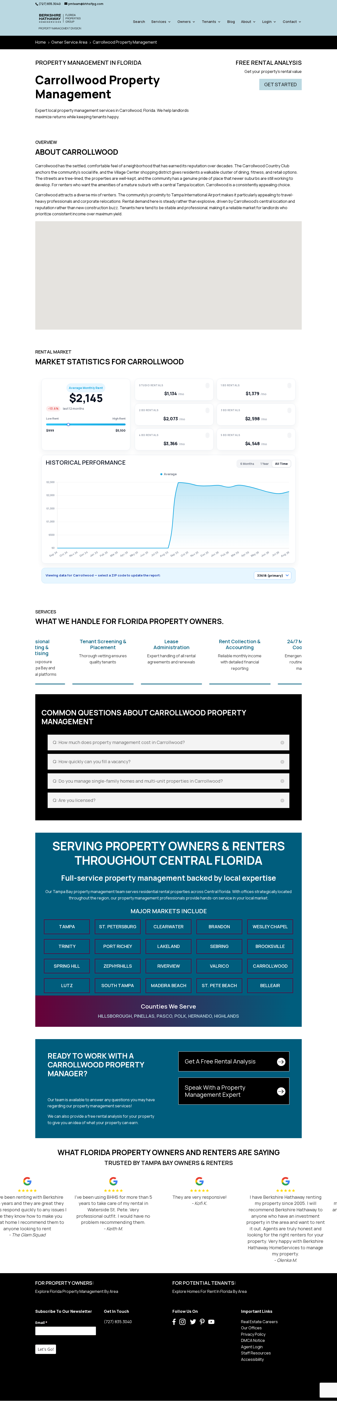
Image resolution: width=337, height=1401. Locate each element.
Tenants (209, 22)
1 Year (265, 464)
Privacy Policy (253, 1334)
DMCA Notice (253, 1340)
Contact (290, 22)
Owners (184, 22)
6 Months (247, 464)
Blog (231, 22)
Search (139, 22)
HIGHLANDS (226, 1016)
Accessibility (252, 1359)
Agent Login (252, 1347)
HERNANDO (200, 1016)
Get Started (280, 84)
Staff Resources (256, 1353)
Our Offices (251, 1328)
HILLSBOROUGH (115, 1016)
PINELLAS (144, 1016)
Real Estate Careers (259, 1321)
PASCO (164, 1016)
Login (267, 22)
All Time (281, 464)
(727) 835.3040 (118, 1321)
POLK (180, 1016)
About (246, 22)
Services (158, 22)
